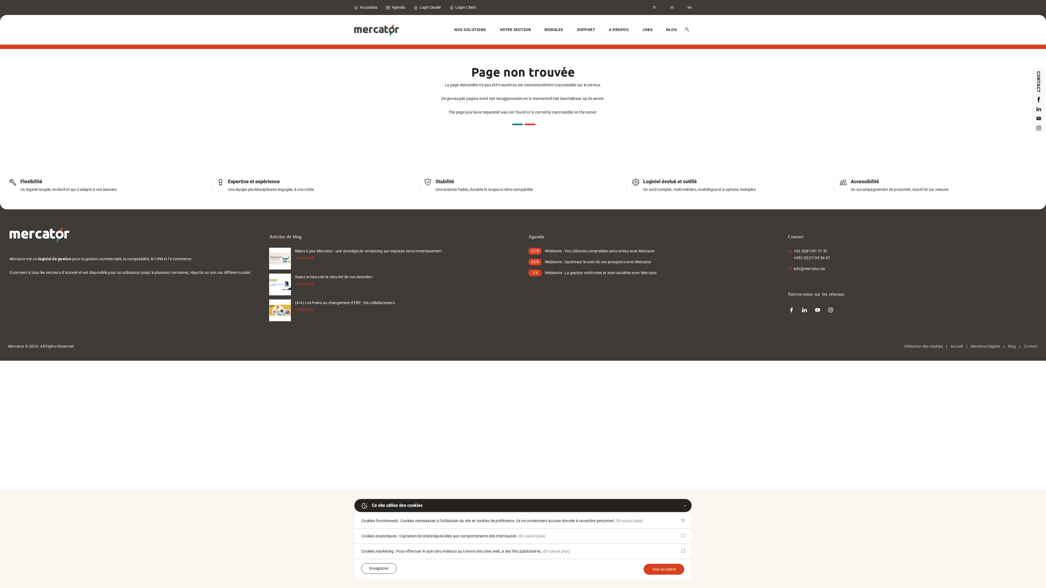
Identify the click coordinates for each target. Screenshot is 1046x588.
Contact (1031, 346)
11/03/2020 (304, 310)
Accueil (957, 346)
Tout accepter (664, 569)
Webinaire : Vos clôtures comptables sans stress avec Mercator (600, 251)
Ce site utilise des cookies (397, 505)
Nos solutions (470, 29)
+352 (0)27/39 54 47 (812, 258)
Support (586, 29)
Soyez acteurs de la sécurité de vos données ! (334, 277)
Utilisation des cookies (923, 346)
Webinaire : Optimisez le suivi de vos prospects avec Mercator (598, 262)
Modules (554, 29)
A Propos (619, 29)
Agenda (398, 7)
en (690, 7)
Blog (671, 29)
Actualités (369, 7)
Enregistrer (379, 568)
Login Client (465, 7)
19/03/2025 (304, 258)
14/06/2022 (304, 284)
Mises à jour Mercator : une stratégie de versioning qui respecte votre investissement (368, 251)
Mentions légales (985, 346)
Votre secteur (515, 29)
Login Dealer (430, 7)
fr (654, 7)
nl (672, 7)
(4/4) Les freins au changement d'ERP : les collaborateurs (345, 303)
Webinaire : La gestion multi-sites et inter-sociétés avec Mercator (601, 273)
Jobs (647, 29)
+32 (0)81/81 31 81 (811, 251)
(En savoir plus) (629, 521)
